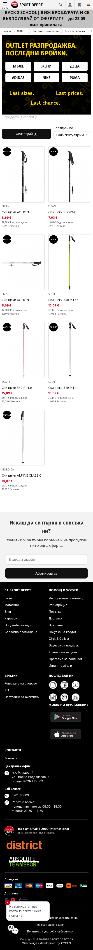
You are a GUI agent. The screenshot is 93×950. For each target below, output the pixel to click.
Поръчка (55, 611)
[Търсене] (60, 4)
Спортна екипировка (46, 31)
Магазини (12, 605)
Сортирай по (63, 128)
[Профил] (69, 4)
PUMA (75, 77)
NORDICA (8, 469)
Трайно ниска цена (63, 652)
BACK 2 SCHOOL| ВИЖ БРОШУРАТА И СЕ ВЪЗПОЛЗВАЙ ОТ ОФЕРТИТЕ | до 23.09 (46, 15)
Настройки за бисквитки (22, 697)
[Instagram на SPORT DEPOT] (53, 685)
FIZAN (5, 206)
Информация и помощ (66, 598)
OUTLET (22, 31)
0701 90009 (20, 795)
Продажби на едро (18, 625)
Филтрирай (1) (26, 134)
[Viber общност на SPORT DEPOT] (64, 697)
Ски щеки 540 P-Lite (63, 300)
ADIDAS (18, 77)
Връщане (56, 625)
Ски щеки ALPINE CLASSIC (21, 475)
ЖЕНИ (46, 66)
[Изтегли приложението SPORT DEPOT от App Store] (66, 734)
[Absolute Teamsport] (24, 861)
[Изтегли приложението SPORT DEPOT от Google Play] (66, 717)
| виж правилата (60, 21)
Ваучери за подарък (64, 645)
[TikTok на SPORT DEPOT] (53, 697)
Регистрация (58, 605)
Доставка (55, 618)
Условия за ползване (50, 924)
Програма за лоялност (65, 659)
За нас (9, 598)
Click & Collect (59, 638)
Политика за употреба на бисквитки (50, 931)
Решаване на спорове (21, 683)
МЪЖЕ (18, 66)
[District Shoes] (24, 845)
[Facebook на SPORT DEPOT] (64, 685)
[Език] (88, 4)
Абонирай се (46, 573)
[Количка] (79, 4)
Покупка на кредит (62, 632)
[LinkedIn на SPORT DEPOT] (75, 697)
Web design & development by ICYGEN (46, 943)
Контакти (11, 758)
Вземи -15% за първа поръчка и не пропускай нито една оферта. (46, 534)
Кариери (11, 618)
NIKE (46, 77)
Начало (6, 31)
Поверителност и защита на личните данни (50, 918)
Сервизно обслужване (21, 632)
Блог (8, 611)
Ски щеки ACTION (15, 212)
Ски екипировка (75, 31)
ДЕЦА (74, 66)
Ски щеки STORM (61, 212)
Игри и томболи (60, 665)
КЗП (7, 690)
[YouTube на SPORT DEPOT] (75, 685)
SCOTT (52, 294)
